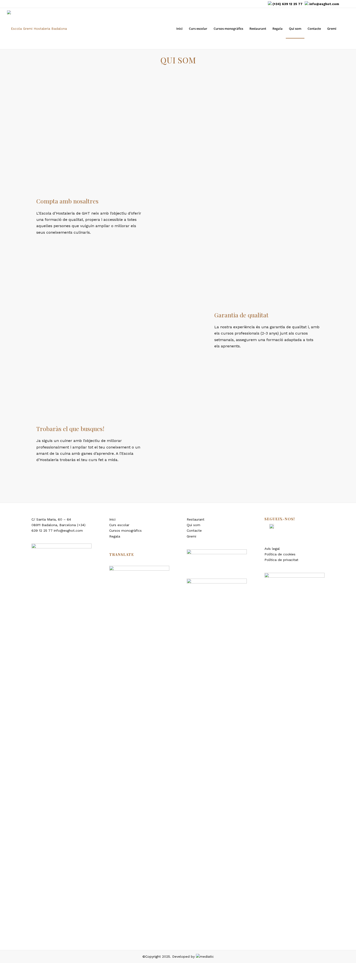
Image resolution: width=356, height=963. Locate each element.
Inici (112, 519)
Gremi (191, 536)
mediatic (207, 956)
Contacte (194, 530)
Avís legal (272, 549)
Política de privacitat (281, 560)
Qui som (193, 525)
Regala (114, 536)
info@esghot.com (324, 4)
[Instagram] (345, 3)
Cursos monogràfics (125, 530)
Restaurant (195, 519)
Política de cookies (279, 554)
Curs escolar (119, 525)
